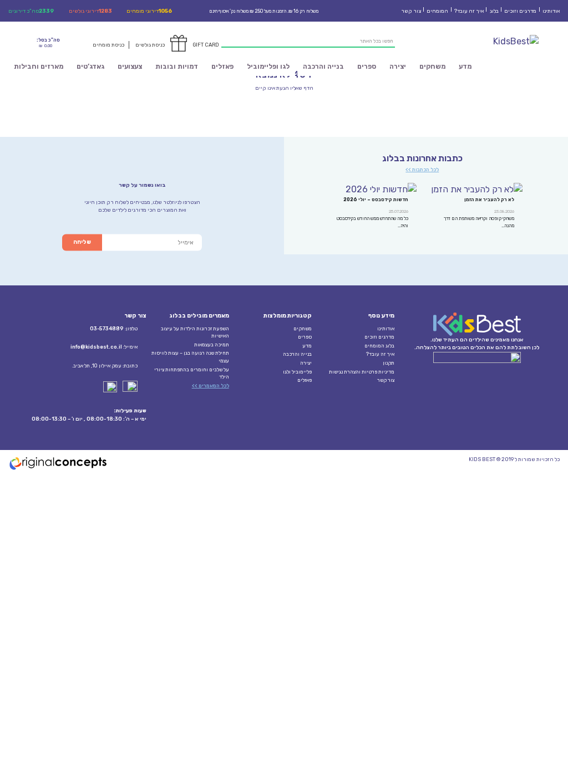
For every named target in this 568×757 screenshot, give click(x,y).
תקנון (388, 363)
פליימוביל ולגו (297, 372)
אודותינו (551, 11)
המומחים (437, 11)
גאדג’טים (90, 66)
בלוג (494, 11)
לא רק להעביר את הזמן (489, 199)
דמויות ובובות (176, 66)
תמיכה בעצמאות (211, 344)
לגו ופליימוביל (268, 66)
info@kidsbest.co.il (96, 347)
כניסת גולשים (150, 45)
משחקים (432, 66)
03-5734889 (107, 328)
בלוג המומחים (379, 346)
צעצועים (130, 66)
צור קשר (411, 11)
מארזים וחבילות (38, 66)
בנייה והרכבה (323, 66)
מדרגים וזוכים (520, 11)
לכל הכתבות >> (422, 169)
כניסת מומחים (108, 45)
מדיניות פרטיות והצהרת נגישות (361, 372)
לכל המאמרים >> (210, 385)
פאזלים (222, 66)
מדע (465, 66)
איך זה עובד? (469, 11)
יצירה (397, 66)
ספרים (366, 66)
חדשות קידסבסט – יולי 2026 (375, 199)
